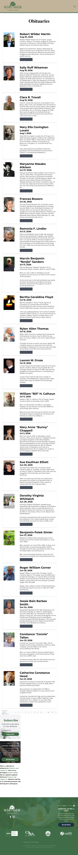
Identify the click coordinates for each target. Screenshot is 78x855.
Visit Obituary (26, 59)
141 (52, 712)
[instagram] (13, 817)
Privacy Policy (30, 847)
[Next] (56, 712)
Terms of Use (40, 847)
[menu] (75, 6)
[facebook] (10, 817)
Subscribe (10, 734)
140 (48, 712)
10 (41, 712)
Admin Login (48, 847)
